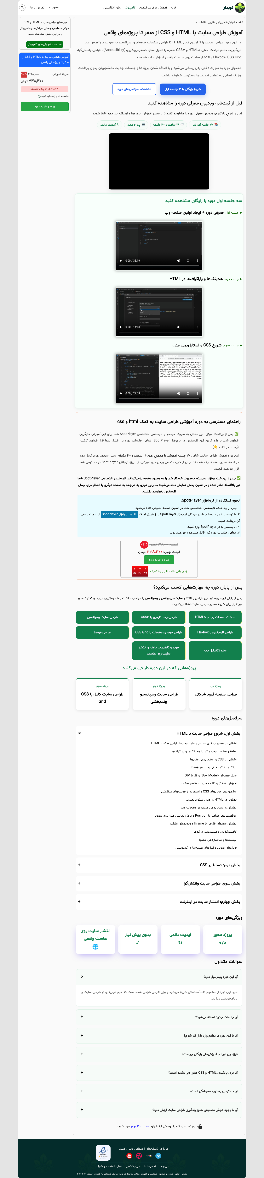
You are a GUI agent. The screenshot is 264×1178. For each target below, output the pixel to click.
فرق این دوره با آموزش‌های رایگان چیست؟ (210, 1054)
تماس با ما (37, 7)
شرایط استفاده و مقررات (109, 1166)
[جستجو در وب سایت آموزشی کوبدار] (22, 8)
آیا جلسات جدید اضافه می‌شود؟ (216, 1017)
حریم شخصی (133, 1166)
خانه (173, 7)
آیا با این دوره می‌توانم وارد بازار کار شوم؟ (211, 1035)
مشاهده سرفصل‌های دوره (134, 89)
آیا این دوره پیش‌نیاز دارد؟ (221, 977)
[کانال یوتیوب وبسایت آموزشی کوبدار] (129, 1156)
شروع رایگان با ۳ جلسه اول (183, 89)
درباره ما (164, 1166)
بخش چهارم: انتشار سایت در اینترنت (210, 902)
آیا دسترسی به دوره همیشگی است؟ (214, 1091)
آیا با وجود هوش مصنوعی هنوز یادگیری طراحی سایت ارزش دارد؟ (195, 1110)
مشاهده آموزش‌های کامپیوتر (44, 44)
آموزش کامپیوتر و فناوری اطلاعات (217, 22)
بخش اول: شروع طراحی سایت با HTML (208, 733)
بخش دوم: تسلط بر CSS (220, 865)
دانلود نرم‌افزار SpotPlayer (119, 514)
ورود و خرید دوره (159, 560)
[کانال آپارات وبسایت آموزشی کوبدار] (139, 1156)
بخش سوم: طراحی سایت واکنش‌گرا (212, 883)
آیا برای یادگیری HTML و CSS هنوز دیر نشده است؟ (203, 1073)
